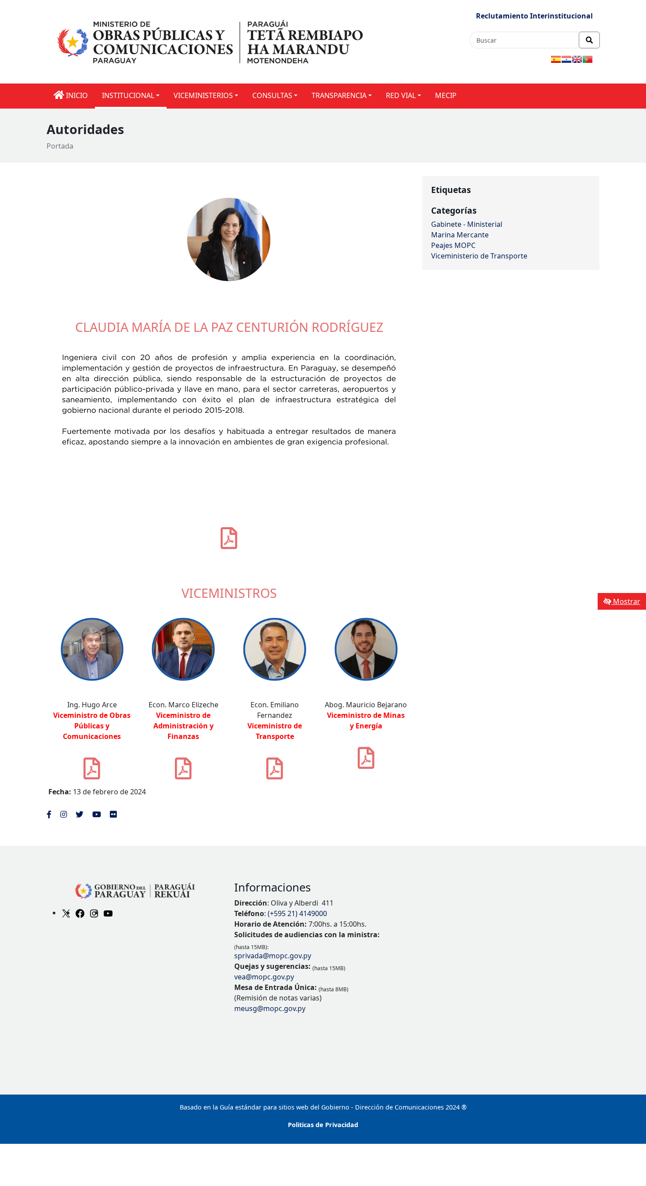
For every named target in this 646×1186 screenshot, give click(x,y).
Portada (60, 146)
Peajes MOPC (453, 245)
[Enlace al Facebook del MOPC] (49, 814)
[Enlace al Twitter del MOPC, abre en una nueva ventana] (79, 814)
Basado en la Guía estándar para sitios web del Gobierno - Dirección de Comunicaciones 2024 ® (323, 1107)
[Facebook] (80, 912)
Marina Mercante (460, 235)
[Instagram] (94, 912)
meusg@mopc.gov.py (269, 1008)
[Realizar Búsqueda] (589, 40)
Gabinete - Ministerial (466, 224)
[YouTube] (108, 912)
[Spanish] (556, 59)
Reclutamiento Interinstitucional (534, 16)
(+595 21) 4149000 (297, 913)
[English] (577, 59)
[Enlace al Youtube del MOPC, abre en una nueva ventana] (96, 814)
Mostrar (625, 601)
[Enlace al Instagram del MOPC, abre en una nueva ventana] (63, 814)
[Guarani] (566, 59)
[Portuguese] (587, 59)
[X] (66, 912)
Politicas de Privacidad (323, 1125)
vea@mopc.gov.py (264, 977)
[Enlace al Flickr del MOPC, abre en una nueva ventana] (113, 814)
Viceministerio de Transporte (479, 256)
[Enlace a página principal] (212, 41)
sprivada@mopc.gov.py (272, 955)
